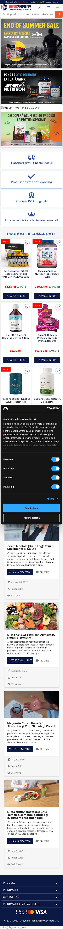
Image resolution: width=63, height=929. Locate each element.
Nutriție (44, 572)
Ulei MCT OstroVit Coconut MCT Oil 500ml (15, 336)
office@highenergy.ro (13, 927)
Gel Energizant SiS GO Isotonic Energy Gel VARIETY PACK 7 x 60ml (15, 274)
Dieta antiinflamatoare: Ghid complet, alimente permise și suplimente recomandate (27, 814)
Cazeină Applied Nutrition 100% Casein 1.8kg (47, 274)
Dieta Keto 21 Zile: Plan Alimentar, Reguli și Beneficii (31, 636)
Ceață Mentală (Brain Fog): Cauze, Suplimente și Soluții (30, 548)
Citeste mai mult (20, 571)
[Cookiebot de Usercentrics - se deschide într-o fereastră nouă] (47, 409)
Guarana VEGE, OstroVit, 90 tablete (47, 400)
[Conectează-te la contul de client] (39, 9)
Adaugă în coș (16, 296)
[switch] (55, 468)
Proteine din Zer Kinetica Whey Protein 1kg (16, 400)
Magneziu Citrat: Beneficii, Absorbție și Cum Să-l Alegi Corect (31, 725)
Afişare (50, 499)
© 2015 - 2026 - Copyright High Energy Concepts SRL (31, 920)
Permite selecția (31, 518)
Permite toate (31, 508)
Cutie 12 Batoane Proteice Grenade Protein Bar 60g (47, 338)
